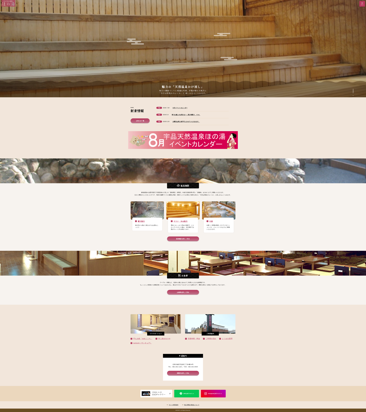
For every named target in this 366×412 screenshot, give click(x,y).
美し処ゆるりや (164, 339)
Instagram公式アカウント (215, 393)
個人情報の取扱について (191, 405)
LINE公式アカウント (188, 393)
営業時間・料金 (194, 339)
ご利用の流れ (211, 339)
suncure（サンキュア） (142, 343)
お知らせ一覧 (140, 121)
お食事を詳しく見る (183, 292)
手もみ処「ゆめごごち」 (142, 339)
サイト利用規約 (173, 405)
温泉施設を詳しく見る (183, 239)
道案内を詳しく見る (183, 373)
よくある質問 (227, 339)
